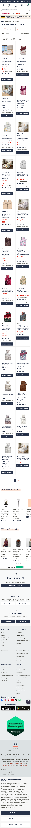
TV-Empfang (19, 688)
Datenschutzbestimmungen (17, 763)
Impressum (24, 765)
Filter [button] (8, 29)
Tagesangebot (6, 13)
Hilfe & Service (20, 656)
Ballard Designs (7, 772)
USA (8, 750)
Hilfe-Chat (3, 632)
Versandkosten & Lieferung (23, 640)
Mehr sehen (6, 495)
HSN (2, 772)
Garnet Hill (20, 772)
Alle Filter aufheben (24, 33)
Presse (2, 645)
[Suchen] (28, 9)
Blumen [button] (18, 39)
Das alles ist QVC (20, 669)
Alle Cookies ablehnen (15, 819)
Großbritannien (13, 750)
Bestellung (19, 632)
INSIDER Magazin (5, 667)
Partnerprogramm (5, 678)
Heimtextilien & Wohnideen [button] (11, 36)
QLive (2, 642)
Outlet (18, 693)
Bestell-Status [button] (23, 604)
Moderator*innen (20, 685)
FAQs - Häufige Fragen (22, 653)
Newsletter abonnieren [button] (15, 585)
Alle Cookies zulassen (15, 813)
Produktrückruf (5, 650)
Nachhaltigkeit (20, 672)
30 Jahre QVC (20, 13)
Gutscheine (4, 672)
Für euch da (4, 680)
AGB (5, 763)
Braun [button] (25, 36)
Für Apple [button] (8, 621)
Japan (23, 750)
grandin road (3, 774)
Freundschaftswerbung (7, 675)
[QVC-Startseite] (2, 21)
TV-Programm (4, 669)
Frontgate (14, 772)
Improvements (10, 774)
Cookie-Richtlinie (9, 807)
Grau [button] (10, 39)
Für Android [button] (23, 621)
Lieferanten (4, 648)
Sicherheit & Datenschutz (22, 650)
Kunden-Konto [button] (8, 604)
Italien (19, 750)
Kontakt (3, 635)
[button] (3, 6)
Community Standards (9, 765)
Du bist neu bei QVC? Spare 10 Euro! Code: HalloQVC (15, 1)
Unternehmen (20, 667)
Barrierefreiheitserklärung (23, 675)
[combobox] (14, 9)
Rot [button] (4, 39)
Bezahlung (19, 643)
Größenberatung (20, 638)
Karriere (18, 682)
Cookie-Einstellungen (15, 824)
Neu (13, 13)
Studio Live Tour (20, 690)
